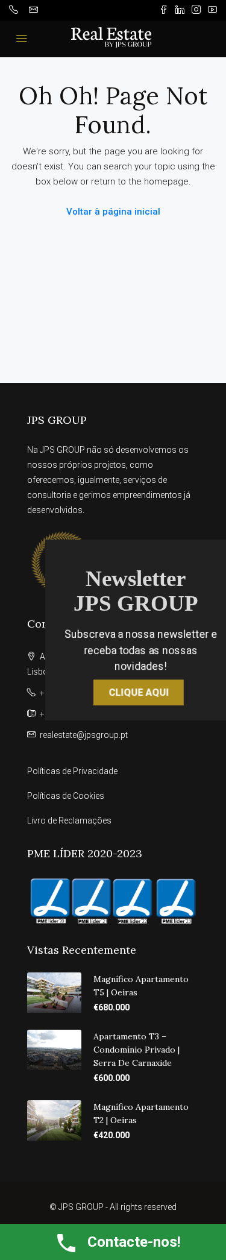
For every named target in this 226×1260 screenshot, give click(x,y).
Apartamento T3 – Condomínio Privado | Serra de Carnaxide (136, 1049)
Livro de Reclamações (69, 820)
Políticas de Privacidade (72, 771)
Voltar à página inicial (113, 211)
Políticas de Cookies (65, 796)
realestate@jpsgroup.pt (84, 735)
